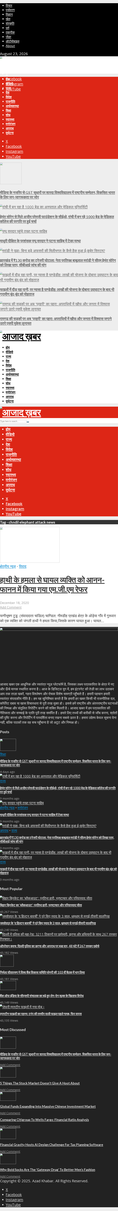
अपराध (10, 128)
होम (8, 79)
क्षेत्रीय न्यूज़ (8, 566)
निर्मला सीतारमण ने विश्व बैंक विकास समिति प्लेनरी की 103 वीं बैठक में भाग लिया (42, 972)
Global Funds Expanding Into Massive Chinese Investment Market (48, 1106)
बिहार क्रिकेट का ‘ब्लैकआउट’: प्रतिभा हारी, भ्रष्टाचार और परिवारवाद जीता (41, 905)
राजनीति (10, 101)
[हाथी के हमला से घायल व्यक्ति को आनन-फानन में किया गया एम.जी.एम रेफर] (30, 561)
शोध (8, 115)
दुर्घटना (10, 132)
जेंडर (8, 37)
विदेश (9, 97)
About (10, 45)
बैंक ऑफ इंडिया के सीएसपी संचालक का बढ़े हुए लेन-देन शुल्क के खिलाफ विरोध (42, 996)
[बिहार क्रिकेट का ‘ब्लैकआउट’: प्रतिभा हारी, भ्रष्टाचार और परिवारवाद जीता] (46, 898)
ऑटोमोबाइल (12, 41)
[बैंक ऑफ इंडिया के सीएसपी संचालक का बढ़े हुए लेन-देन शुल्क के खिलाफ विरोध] (8, 988)
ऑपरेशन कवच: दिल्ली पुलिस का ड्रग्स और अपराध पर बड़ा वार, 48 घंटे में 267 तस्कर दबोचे (49, 946)
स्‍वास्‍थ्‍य (10, 119)
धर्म (7, 28)
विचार (9, 5)
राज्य (8, 88)
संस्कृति (10, 23)
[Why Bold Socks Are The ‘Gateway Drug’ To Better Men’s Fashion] (8, 1162)
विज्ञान (9, 14)
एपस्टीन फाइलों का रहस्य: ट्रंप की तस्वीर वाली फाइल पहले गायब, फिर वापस (41, 1014)
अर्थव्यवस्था (12, 106)
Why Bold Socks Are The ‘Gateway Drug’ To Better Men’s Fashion (47, 1170)
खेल (8, 19)
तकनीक (10, 32)
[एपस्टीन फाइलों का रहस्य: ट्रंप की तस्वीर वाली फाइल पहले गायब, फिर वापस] (22, 1006)
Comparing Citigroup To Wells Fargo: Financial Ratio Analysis (44, 1120)
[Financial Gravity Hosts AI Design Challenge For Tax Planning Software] (8, 1137)
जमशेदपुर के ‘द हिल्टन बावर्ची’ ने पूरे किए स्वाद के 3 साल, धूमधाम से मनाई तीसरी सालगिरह (48, 923)
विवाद (22, 566)
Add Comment (11, 607)
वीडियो (9, 83)
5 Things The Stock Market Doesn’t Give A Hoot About (40, 1083)
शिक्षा (8, 110)
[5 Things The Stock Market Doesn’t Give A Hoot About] (8, 1076)
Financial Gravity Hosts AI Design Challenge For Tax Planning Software (51, 1145)
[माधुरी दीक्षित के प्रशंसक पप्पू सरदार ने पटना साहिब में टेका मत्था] (23, 231)
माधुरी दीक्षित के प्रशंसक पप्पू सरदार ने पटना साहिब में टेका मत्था (40, 241)
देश (7, 92)
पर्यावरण (10, 10)
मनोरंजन (10, 124)
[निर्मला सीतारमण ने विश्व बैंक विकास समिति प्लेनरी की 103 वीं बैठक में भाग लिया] (7, 965)
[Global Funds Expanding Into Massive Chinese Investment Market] (8, 1099)
